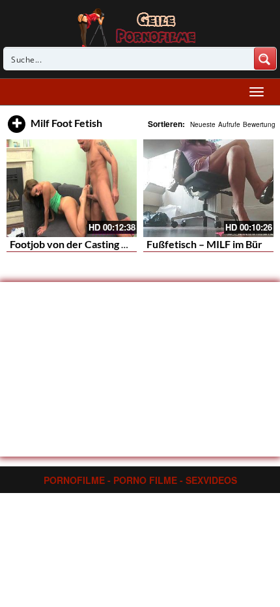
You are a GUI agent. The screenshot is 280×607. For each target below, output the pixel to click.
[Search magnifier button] (265, 59)
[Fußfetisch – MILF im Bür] (208, 188)
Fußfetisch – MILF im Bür (204, 244)
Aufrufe (229, 124)
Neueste (203, 124)
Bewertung (259, 124)
